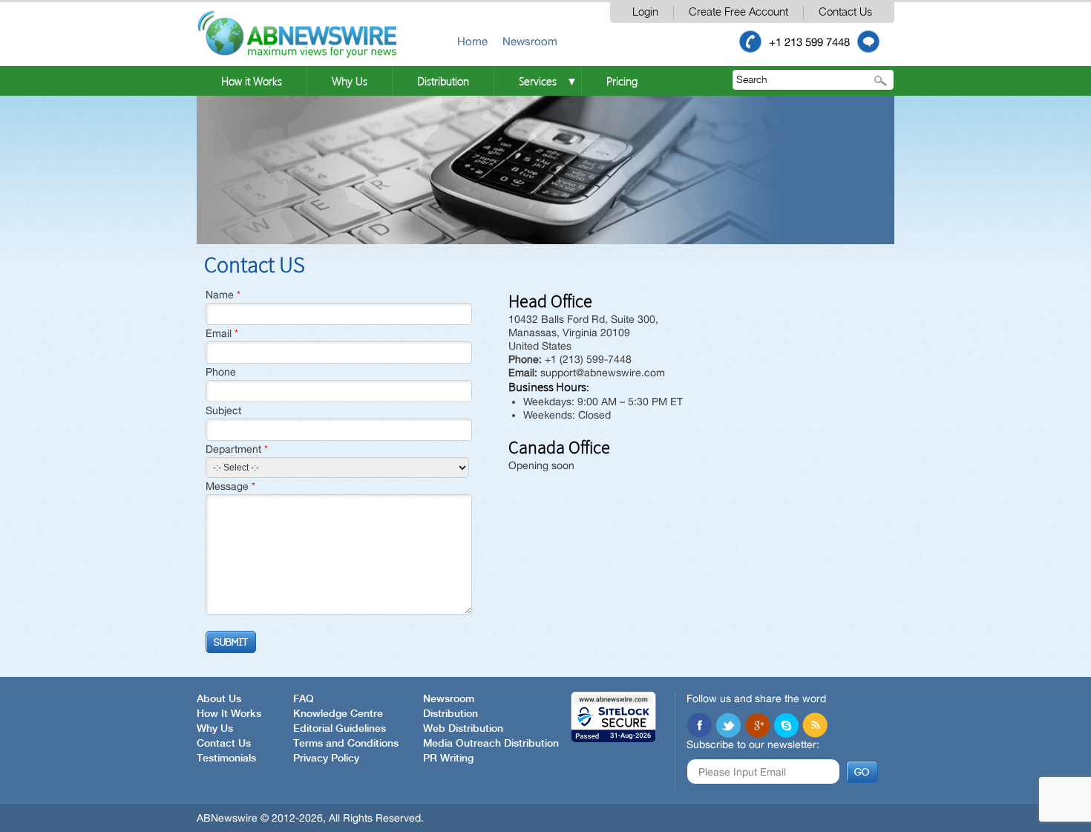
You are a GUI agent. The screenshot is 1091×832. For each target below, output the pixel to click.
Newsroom (529, 41)
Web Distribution (463, 729)
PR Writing (448, 758)
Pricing (622, 80)
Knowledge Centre (338, 714)
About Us (219, 699)
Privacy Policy (326, 758)
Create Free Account (738, 12)
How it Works (251, 80)
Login (645, 12)
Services (538, 80)
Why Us (349, 80)
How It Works (229, 714)
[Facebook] (699, 725)
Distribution (443, 80)
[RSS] (815, 725)
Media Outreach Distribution (491, 743)
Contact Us (845, 12)
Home (472, 41)
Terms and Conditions (346, 743)
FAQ (303, 699)
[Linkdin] (757, 725)
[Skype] (786, 725)
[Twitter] (728, 725)
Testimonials (226, 758)
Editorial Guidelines (339, 729)
